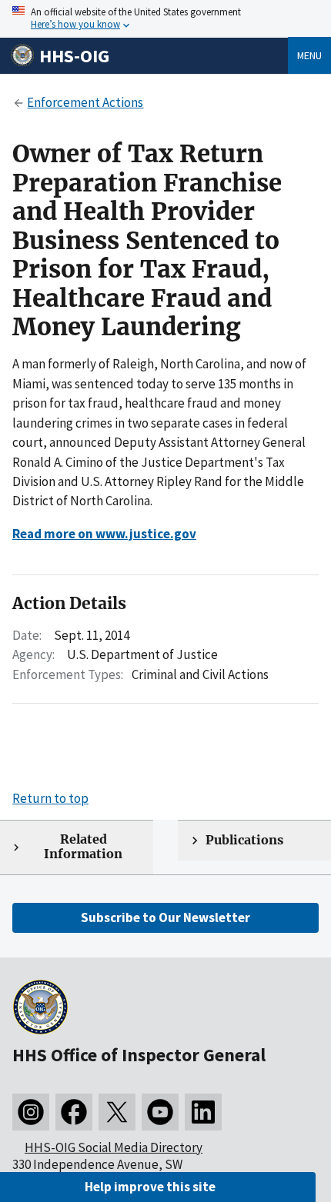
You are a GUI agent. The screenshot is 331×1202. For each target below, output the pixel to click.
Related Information (83, 846)
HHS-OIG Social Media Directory (113, 1147)
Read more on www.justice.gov (104, 533)
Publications (244, 840)
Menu (309, 55)
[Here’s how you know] (165, 19)
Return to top (50, 798)
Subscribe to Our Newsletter (165, 917)
